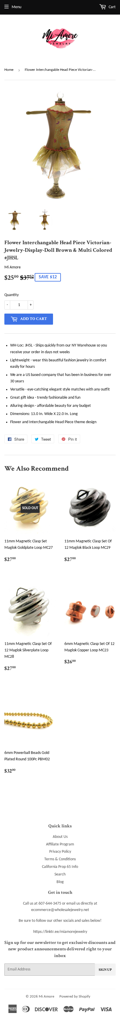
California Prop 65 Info (60, 867)
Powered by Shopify (74, 996)
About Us (60, 837)
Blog (60, 882)
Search (60, 874)
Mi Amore (46, 996)
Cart (112, 7)
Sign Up (105, 970)
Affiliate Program (60, 844)
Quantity (11, 295)
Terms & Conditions (60, 859)
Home (8, 70)
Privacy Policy (60, 852)
